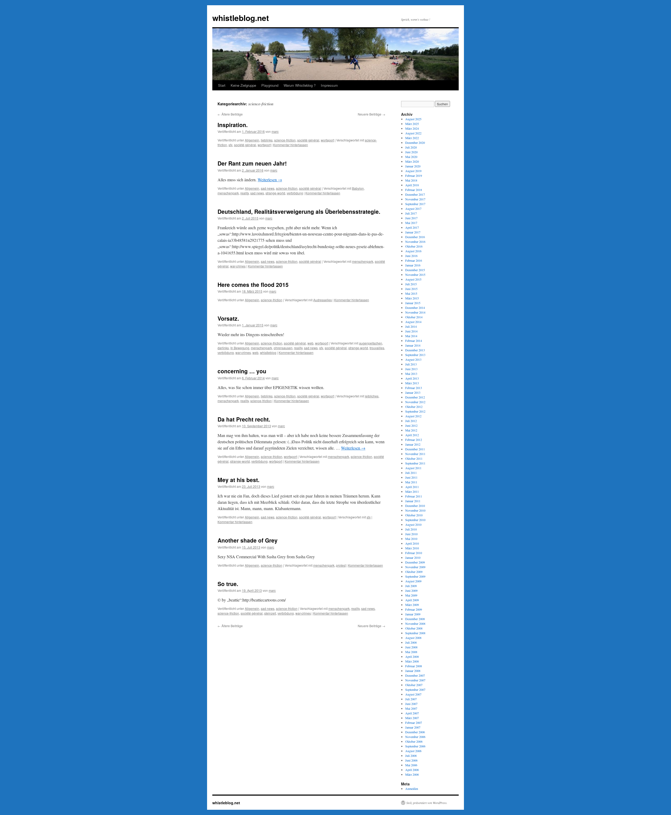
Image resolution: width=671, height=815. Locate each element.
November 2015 (415, 274)
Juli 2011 (411, 473)
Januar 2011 (412, 501)
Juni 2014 (411, 331)
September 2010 (415, 520)
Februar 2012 (413, 439)
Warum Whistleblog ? (300, 85)
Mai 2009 (411, 595)
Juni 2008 (411, 647)
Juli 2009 (411, 586)
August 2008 (413, 638)
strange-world (275, 193)
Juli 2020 (411, 147)
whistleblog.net (240, 17)
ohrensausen (283, 348)
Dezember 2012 (415, 397)
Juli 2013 (411, 364)
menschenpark (228, 193)
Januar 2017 (412, 232)
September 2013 (415, 355)
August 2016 (413, 251)
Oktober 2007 (414, 685)
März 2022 (412, 138)
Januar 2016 (412, 265)
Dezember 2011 (415, 449)
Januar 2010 (412, 557)
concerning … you (242, 371)
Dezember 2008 (415, 619)
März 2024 (412, 128)
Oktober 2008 (414, 628)
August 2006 (413, 751)
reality (244, 193)
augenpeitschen (370, 343)
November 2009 (415, 567)
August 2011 (413, 468)
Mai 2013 (411, 373)
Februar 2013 (413, 388)
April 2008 (412, 656)
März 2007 (412, 718)
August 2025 (413, 119)
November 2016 (415, 241)
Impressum (329, 85)
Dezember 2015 (415, 270)
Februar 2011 (413, 496)
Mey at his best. (238, 480)
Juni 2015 (411, 289)
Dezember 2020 (415, 142)
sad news (267, 188)
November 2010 (415, 510)
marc (275, 131)
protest (341, 565)
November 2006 (415, 737)
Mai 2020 (411, 157)
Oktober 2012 (414, 406)
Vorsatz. (228, 318)
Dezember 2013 (415, 350)
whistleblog (268, 352)
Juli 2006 (411, 755)
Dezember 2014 (415, 307)
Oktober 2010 (414, 515)
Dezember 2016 (415, 237)
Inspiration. (233, 125)
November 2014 (415, 312)
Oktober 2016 (414, 246)
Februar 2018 (413, 190)
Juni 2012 (411, 425)
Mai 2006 (411, 765)
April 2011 (412, 487)
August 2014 (413, 322)
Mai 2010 (411, 539)
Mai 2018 (411, 180)
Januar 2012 (412, 444)
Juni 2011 (411, 477)
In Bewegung (239, 348)
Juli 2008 (411, 642)
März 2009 (412, 605)
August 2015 (413, 279)
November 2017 (415, 199)
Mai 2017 (411, 223)
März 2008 (412, 661)
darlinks (223, 348)
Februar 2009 (413, 609)
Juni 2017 (411, 218)
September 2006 (415, 746)
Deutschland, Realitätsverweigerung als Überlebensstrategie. (299, 211)
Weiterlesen (270, 179)
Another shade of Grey (248, 540)
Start (221, 85)
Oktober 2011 (414, 458)
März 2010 (412, 548)
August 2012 (413, 416)
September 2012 (415, 411)
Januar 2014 (412, 345)
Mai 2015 (411, 293)
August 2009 (413, 581)
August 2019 (413, 171)
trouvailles (377, 348)
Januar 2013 (412, 392)
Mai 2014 (411, 336)
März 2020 (412, 161)
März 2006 (412, 774)
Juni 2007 (411, 704)
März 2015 (412, 298)
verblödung (295, 193)
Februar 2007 (413, 722)
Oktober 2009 (414, 572)
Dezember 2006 (415, 732)
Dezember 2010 (415, 506)
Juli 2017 (411, 213)
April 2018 (412, 185)
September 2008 (415, 633)
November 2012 (415, 402)
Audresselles (322, 300)
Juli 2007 (411, 699)
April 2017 (412, 227)
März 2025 (412, 124)
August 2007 (413, 694)
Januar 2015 (412, 303)
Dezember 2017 (415, 194)
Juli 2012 (411, 421)
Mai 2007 (411, 708)
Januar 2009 (412, 614)
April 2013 (412, 378)
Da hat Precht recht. (244, 419)
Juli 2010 (411, 529)
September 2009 (415, 576)
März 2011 (412, 491)
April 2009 (412, 600)
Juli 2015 (411, 284)
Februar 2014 (413, 340)
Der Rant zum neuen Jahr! (252, 163)
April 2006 (412, 770)
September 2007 (415, 689)
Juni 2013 (411, 369)
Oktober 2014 (414, 317)
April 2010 (412, 543)
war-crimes (238, 266)
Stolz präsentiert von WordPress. (426, 803)
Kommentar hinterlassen (290, 145)
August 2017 (413, 208)
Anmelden (411, 788)
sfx (230, 145)
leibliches (371, 396)
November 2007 (415, 680)
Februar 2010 (413, 553)
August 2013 (413, 359)
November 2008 (415, 623)
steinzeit (270, 613)
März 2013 (412, 383)
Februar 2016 (413, 260)
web (310, 343)
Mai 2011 (411, 482)
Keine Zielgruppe (243, 85)
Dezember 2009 (415, 562)
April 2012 (412, 435)
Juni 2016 (411, 256)
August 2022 (413, 133)
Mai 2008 (411, 652)
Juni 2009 (411, 590)
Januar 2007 (412, 727)
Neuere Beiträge (371, 114)
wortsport (327, 140)
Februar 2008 (413, 666)
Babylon (358, 188)
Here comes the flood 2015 (253, 284)
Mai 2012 (411, 430)
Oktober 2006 (414, 741)
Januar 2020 (412, 166)
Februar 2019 (413, 175)
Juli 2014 (411, 326)
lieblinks (267, 140)
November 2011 (415, 454)
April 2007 (412, 713)
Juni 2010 (411, 534)
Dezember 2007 (415, 675)
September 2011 (415, 463)
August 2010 (413, 524)
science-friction (285, 140)
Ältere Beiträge (230, 114)
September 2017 (415, 204)
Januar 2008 (412, 671)
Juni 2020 (411, 152)
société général (308, 140)
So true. (228, 584)
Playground (269, 85)
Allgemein (252, 140)
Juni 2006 (411, 760)
